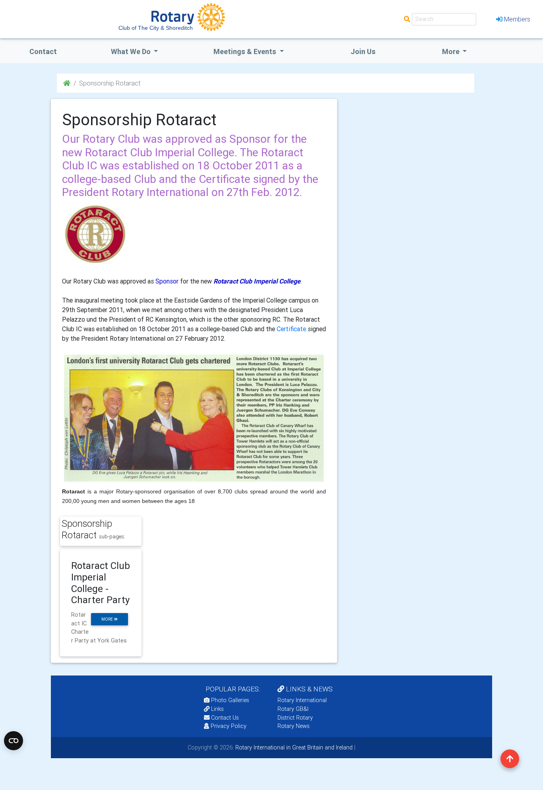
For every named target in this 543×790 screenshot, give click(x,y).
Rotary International (302, 700)
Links (217, 708)
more (107, 619)
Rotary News (293, 726)
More (451, 51)
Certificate (291, 329)
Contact (43, 51)
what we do (131, 51)
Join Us (363, 51)
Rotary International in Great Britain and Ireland (293, 747)
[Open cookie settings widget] (13, 740)
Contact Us (224, 717)
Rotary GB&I (292, 708)
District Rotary (295, 717)
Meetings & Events (245, 51)
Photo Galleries (229, 700)
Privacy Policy (228, 726)
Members (517, 19)
